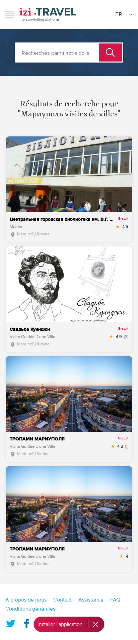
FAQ (115, 600)
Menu (9, 14)
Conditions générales (30, 609)
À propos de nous (26, 600)
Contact (62, 600)
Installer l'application (60, 624)
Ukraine (42, 234)
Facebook (26, 622)
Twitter (10, 622)
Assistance (91, 600)
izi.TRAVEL (47, 14)
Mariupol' (25, 234)
